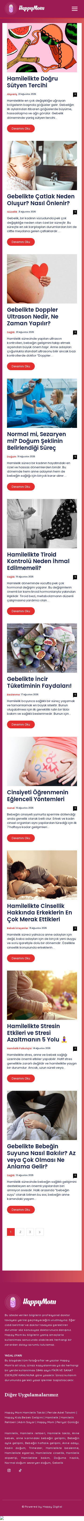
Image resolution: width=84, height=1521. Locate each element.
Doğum (11, 456)
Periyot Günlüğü (67, 1422)
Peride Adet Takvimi (61, 1412)
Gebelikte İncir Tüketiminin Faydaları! (39, 682)
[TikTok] (20, 1470)
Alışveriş (12, 94)
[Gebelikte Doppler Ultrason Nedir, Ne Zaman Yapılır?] (42, 278)
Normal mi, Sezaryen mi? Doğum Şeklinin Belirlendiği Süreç (36, 441)
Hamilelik (52, 1417)
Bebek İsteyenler (17, 928)
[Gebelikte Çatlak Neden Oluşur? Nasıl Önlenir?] (42, 165)
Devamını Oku (21, 128)
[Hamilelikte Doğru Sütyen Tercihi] (42, 47)
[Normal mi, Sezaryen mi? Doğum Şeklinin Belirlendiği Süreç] (42, 403)
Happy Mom (45, 1422)
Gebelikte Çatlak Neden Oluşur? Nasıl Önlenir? (41, 199)
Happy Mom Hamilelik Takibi (25, 1412)
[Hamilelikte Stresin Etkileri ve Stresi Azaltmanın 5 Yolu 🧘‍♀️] (42, 995)
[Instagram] (9, 1470)
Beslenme (13, 694)
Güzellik (12, 212)
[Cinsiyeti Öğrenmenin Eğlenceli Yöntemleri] (42, 761)
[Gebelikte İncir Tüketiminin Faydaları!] (42, 648)
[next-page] (40, 1232)
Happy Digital (52, 1506)
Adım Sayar (26, 1422)
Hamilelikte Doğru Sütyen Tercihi (32, 82)
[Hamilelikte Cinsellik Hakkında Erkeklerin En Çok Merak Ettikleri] (42, 875)
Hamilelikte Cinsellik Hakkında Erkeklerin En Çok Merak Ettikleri (39, 912)
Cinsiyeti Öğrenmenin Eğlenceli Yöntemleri (37, 795)
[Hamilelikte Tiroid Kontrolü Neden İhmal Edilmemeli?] (42, 523)
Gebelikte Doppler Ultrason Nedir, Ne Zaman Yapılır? (32, 316)
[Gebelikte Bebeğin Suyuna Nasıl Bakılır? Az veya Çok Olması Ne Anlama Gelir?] (42, 1115)
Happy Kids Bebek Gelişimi (24, 1417)
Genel (11, 808)
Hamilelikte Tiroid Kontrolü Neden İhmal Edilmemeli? (38, 561)
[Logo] (24, 8)
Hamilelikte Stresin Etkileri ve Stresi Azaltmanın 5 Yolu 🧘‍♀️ (37, 1033)
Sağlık (11, 332)
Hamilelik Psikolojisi (19, 1048)
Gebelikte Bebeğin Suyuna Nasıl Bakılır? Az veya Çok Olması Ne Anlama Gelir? (41, 1156)
